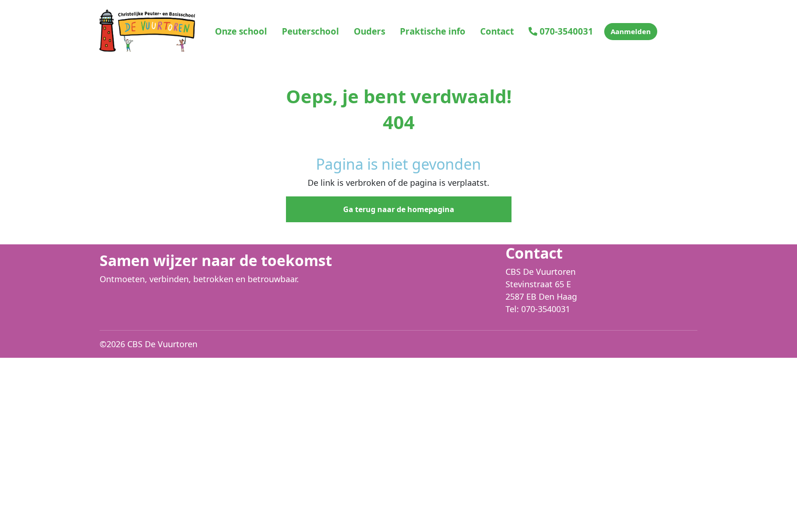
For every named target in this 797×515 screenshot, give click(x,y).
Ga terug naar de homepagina (398, 209)
